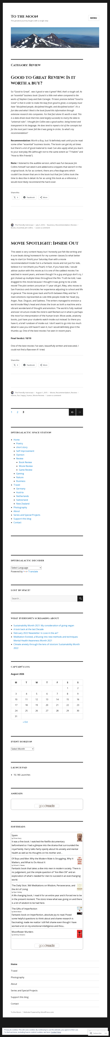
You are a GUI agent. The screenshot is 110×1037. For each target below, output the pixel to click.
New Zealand (22, 503)
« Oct (25, 721)
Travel (17, 484)
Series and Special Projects (27, 514)
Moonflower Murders (22, 931)
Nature (19, 477)
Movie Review (38, 395)
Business (51, 225)
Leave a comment (43, 228)
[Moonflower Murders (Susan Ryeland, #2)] (79, 933)
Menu (93, 18)
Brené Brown (18, 912)
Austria (19, 492)
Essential (20, 228)
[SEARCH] (80, 598)
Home (17, 439)
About (17, 511)
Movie (52, 392)
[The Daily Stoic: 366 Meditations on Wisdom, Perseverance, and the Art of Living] (79, 887)
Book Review (25, 462)
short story (22, 447)
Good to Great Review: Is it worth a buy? (43, 80)
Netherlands (22, 496)
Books (13, 228)
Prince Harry (17, 838)
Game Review (25, 469)
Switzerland (22, 499)
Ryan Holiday (18, 892)
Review (74, 225)
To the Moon (24, 16)
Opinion (20, 454)
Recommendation (63, 225)
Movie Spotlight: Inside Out (45, 243)
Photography (20, 507)
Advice (13, 395)
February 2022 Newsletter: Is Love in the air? (36, 633)
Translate (33, 571)
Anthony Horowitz (19, 935)
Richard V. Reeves (19, 865)
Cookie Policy (56, 1032)
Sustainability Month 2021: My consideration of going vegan (44, 625)
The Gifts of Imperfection (24, 908)
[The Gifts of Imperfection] (79, 910)
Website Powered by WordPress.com (38, 1012)
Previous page (72, 415)
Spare (15, 835)
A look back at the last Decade (29, 629)
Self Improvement (25, 451)
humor (29, 395)
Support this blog (22, 518)
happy (23, 395)
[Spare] (79, 837)
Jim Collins (29, 228)
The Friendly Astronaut (24, 225)
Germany (20, 488)
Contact (17, 522)
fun (18, 395)
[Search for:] (44, 598)
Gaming (20, 473)
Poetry (19, 443)
